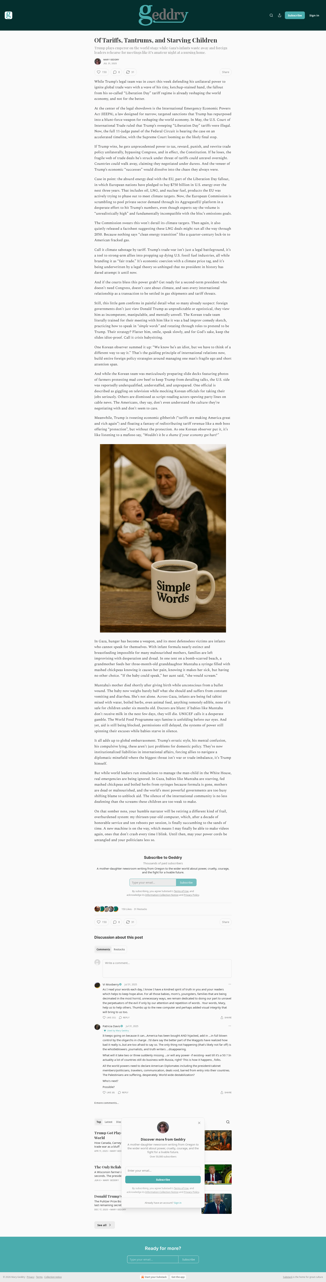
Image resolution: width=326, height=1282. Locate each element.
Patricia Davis (111, 1026)
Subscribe (295, 15)
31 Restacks (140, 909)
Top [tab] (99, 1122)
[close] (199, 1123)
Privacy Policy (191, 1192)
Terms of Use (181, 1188)
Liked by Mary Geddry (118, 1030)
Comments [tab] (103, 949)
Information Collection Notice (161, 1192)
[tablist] (110, 949)
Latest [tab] (108, 1122)
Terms (39, 1277)
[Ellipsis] (230, 984)
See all (102, 1225)
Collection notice (53, 1277)
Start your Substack (156, 1277)
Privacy (30, 1277)
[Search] (271, 15)
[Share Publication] (279, 15)
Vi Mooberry (111, 984)
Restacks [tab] (119, 949)
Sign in (314, 15)
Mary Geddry (111, 59)
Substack (287, 1277)
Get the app (178, 1277)
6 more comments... (106, 1103)
